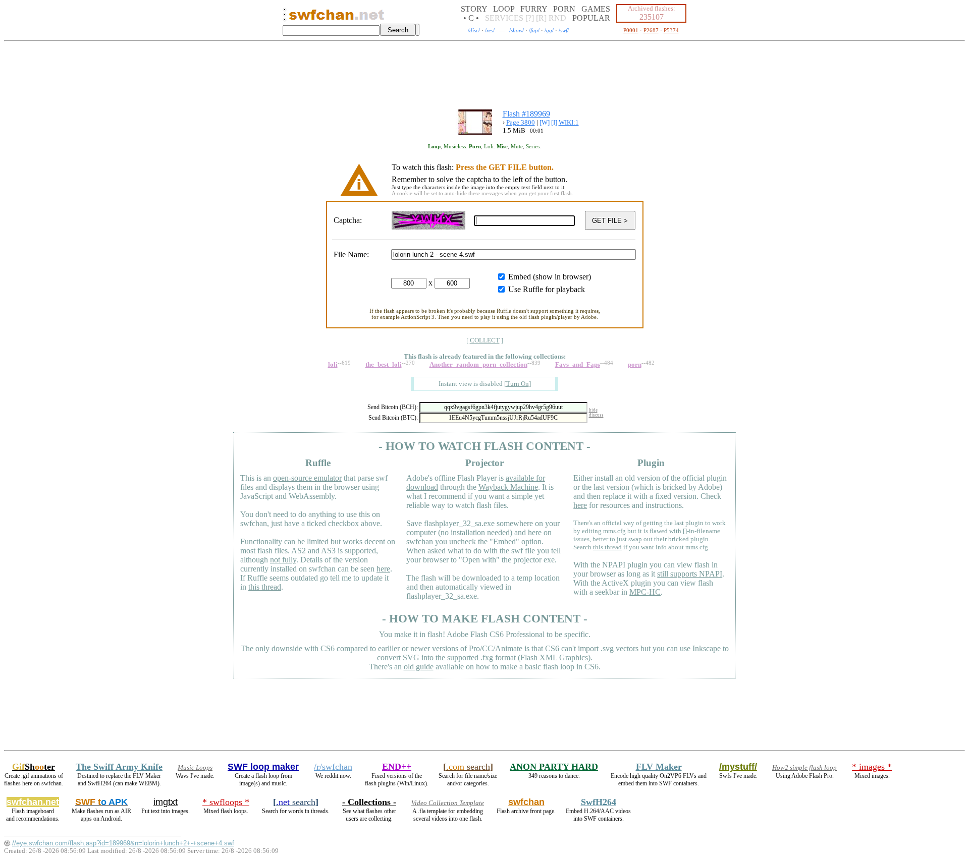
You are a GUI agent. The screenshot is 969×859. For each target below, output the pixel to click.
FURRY (533, 9)
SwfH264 (598, 802)
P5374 (671, 30)
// (474, 30)
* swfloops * (225, 802)
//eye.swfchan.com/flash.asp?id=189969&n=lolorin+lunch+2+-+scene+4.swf (123, 843)
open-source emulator (307, 478)
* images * (872, 767)
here (383, 568)
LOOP (503, 9)
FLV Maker (659, 767)
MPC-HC (645, 592)
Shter (33, 767)
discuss (596, 415)
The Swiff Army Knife (119, 767)
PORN (564, 9)
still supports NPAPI (689, 573)
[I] (554, 122)
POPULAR (591, 18)
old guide (419, 666)
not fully (283, 559)
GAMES (595, 9)
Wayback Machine (508, 487)
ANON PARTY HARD (554, 767)
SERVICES (504, 18)
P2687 (651, 30)
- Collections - (369, 802)
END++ (396, 767)
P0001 (630, 30)
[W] (545, 122)
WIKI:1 (569, 122)
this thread (264, 587)
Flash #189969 (526, 113)
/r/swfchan (333, 767)
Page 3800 (520, 122)
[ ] (484, 340)
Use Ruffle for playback (546, 289)
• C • (471, 18)
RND (557, 18)
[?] (529, 18)
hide (593, 410)
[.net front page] (285, 17)
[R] (541, 18)
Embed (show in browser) (549, 276)
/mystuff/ (738, 767)
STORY (474, 9)
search (468, 767)
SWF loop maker (263, 767)
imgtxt (165, 802)
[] (517, 383)
